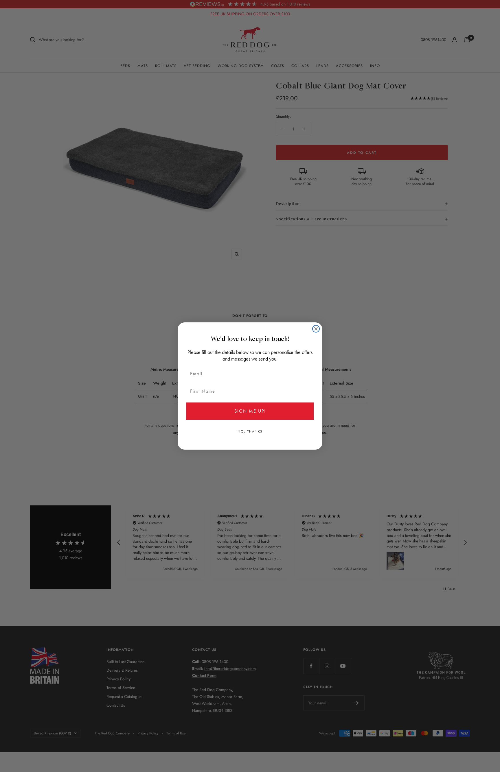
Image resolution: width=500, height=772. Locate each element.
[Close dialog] (315, 328)
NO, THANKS (250, 431)
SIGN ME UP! (250, 411)
